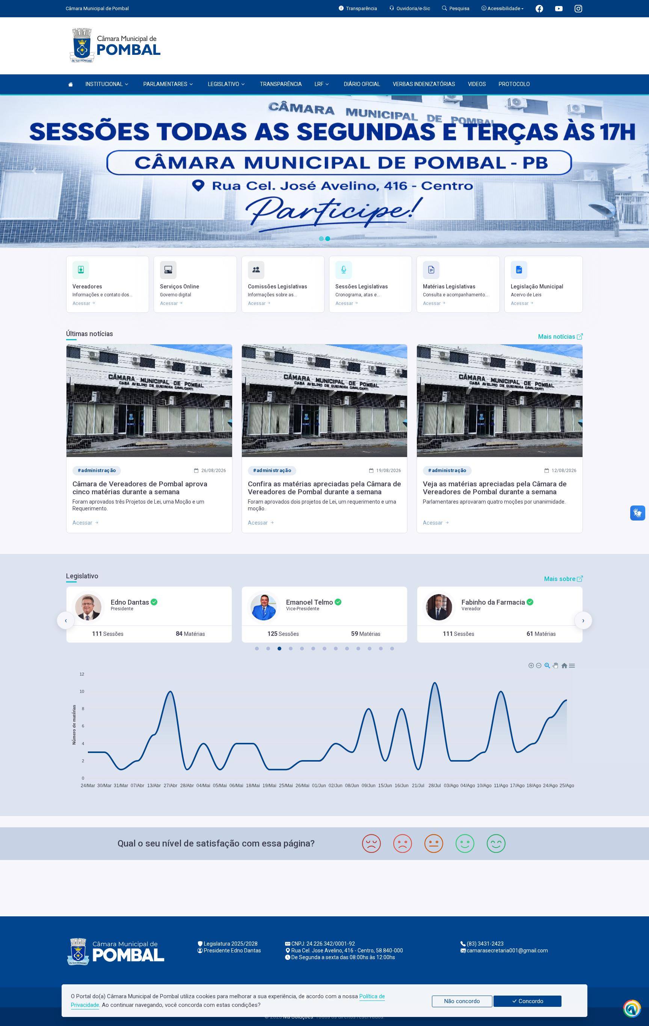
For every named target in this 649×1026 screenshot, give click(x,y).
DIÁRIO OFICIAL (362, 84)
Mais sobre (560, 578)
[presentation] (66, 620)
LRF (319, 84)
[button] (257, 648)
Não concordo (462, 1001)
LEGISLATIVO (223, 84)
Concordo (530, 1001)
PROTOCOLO (514, 84)
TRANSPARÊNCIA (281, 84)
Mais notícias (557, 336)
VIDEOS (477, 84)
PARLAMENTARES (165, 84)
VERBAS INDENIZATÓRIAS (424, 84)
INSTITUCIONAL (104, 84)
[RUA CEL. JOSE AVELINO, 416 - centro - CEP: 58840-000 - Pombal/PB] (324, 887)
